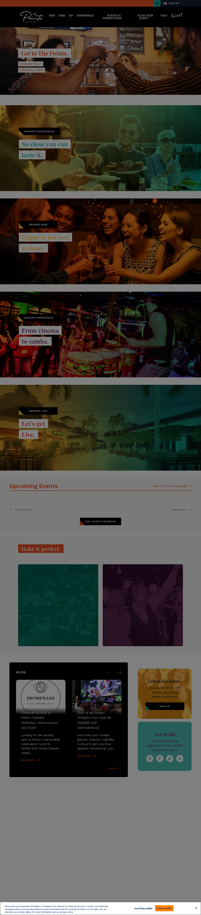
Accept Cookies (164, 908)
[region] (100, 908)
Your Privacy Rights (143, 908)
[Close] (196, 908)
